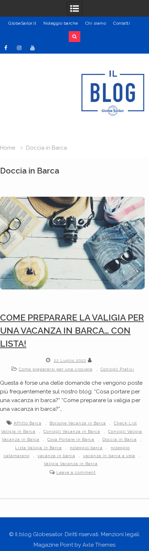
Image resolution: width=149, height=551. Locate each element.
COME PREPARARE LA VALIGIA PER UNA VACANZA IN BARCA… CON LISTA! (72, 330)
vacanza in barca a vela (109, 456)
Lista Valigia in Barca (38, 448)
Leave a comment (76, 472)
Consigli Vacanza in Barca (71, 431)
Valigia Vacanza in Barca (71, 464)
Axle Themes (98, 545)
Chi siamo (95, 23)
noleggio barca (86, 448)
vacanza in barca (56, 456)
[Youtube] (32, 48)
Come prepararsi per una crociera (56, 369)
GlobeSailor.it (22, 23)
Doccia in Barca (119, 439)
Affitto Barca (28, 423)
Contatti (121, 23)
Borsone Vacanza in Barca (78, 423)
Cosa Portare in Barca (70, 439)
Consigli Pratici (117, 369)
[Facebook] (6, 48)
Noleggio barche (60, 23)
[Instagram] (19, 48)
